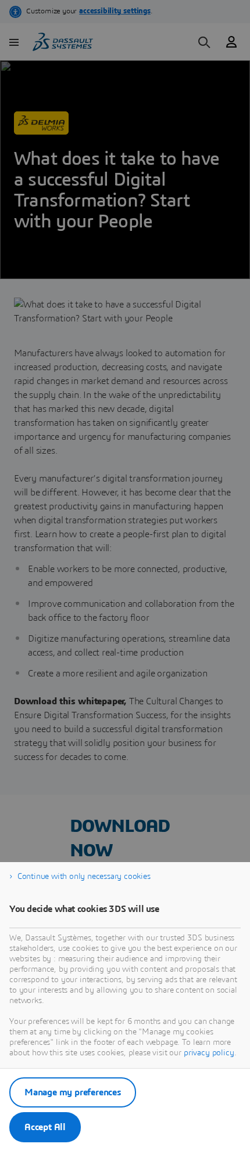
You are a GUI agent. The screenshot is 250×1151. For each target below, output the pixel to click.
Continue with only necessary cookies (84, 877)
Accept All (45, 1127)
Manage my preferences (72, 1092)
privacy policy (209, 1053)
